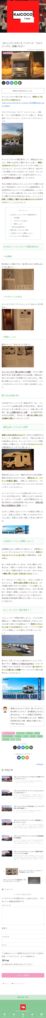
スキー (26, 736)
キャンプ (29, 733)
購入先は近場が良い (19, 227)
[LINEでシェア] (16, 83)
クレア (37, 733)
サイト (4, 945)
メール (5, 937)
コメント (6, 905)
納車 (19, 739)
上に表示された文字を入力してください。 (18, 964)
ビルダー (6, 739)
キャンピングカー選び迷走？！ (20, 236)
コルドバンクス (8, 736)
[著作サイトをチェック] (19, 757)
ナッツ (40, 736)
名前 (4, 928)
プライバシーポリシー (23, 1011)
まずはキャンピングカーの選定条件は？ (23, 215)
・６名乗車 (16, 218)
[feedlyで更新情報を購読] (23, 757)
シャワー (18, 736)
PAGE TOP (23, 997)
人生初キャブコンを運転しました (21, 233)
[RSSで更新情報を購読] (27, 757)
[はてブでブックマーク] (12, 83)
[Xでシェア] (3, 83)
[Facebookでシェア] (8, 83)
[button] (20, 83)
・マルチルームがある (19, 221)
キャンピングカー (9, 733)
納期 (13, 739)
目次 (20, 210)
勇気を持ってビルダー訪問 (19, 230)
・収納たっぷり (17, 224)
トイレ (33, 736)
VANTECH (21, 733)
